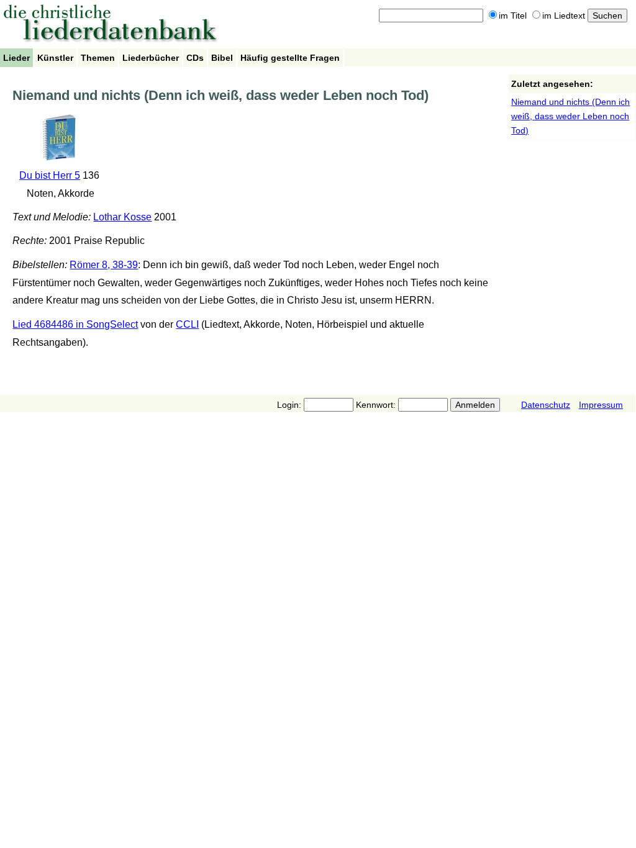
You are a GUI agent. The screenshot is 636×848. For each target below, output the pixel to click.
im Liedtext (563, 15)
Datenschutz (545, 405)
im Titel (513, 15)
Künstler (55, 58)
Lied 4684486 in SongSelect (75, 324)
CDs (195, 58)
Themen (98, 58)
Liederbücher (150, 58)
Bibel (222, 58)
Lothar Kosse (122, 217)
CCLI (187, 324)
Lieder (16, 58)
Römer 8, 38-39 (104, 264)
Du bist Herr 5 (49, 175)
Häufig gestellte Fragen (290, 58)
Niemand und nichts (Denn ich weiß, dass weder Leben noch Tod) (570, 116)
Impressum (601, 405)
